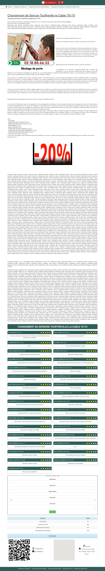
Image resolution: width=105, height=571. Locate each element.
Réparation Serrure (68, 568)
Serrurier (87, 546)
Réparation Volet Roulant (80, 568)
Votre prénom (52, 491)
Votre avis (52, 503)
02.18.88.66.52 (50, 3)
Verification (52, 479)
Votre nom (52, 485)
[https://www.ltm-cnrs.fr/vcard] (19, 550)
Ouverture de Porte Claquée (39, 568)
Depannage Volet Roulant (54, 568)
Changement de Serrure (24, 568)
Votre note (52, 497)
